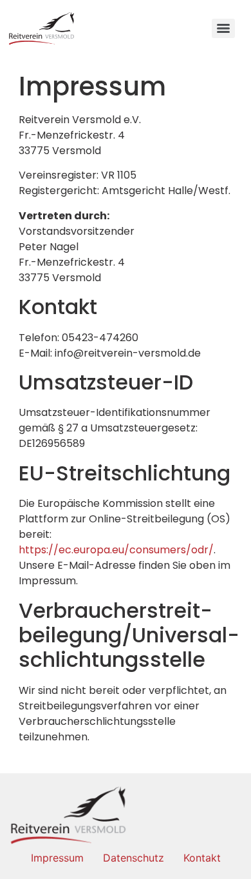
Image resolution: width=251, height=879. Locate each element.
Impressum (57, 857)
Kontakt (202, 857)
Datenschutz (133, 857)
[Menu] (223, 28)
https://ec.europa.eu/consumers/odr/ (116, 549)
